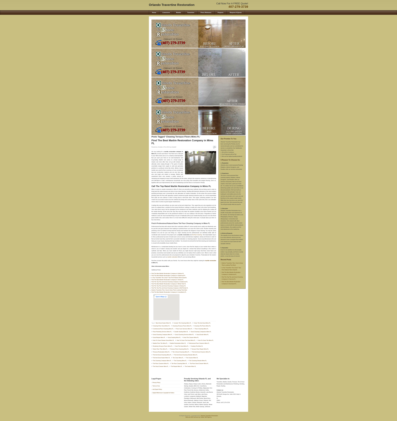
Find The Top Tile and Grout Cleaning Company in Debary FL (168, 286)
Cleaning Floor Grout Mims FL (161, 326)
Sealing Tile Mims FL (197, 346)
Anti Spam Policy (157, 389)
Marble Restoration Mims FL (178, 343)
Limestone (166, 12)
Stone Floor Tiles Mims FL (160, 349)
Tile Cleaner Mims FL (192, 357)
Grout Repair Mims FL (159, 337)
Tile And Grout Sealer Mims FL (161, 357)
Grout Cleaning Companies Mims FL (201, 331)
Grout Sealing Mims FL (174, 337)
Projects (220, 12)
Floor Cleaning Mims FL (201, 329)
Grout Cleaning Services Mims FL (184, 334)
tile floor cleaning (197, 235)
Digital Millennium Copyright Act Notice (163, 393)
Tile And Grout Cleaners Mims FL (201, 352)
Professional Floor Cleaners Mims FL (199, 343)
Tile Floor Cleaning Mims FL (179, 363)
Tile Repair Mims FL (176, 366)
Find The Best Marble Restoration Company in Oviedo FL (167, 279)
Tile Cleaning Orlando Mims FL (198, 360)
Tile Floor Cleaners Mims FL (161, 363)
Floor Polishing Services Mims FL (162, 331)
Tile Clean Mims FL (178, 357)
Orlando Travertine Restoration (171, 5)
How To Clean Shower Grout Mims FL (163, 340)
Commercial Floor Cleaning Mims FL (163, 329)
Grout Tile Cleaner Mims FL (191, 337)
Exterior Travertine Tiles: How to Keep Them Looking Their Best (169, 290)
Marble (178, 12)
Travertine (190, 12)
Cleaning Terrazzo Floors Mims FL (182, 326)
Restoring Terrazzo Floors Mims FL (163, 346)
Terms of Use (156, 386)
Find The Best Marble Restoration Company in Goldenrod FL (168, 275)
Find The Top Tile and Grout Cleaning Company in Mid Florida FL (169, 288)
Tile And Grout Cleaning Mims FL (162, 355)
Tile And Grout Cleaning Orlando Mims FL (185, 355)
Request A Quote (236, 12)
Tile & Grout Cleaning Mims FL (181, 352)
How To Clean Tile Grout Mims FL (186, 340)
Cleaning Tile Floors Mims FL (202, 326)
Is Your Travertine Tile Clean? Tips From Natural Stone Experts (169, 277)
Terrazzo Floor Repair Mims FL (200, 349)
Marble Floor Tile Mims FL (160, 343)
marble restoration (172, 257)
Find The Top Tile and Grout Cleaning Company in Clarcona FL (232, 278)
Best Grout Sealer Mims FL (163, 323)
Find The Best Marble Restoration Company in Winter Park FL (168, 284)
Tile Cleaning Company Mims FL (162, 360)
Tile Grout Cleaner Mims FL (160, 366)
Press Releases (206, 12)
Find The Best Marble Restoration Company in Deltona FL (167, 273)
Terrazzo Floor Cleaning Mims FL (179, 349)
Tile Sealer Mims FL (190, 366)
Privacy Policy (156, 382)
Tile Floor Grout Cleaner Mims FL (199, 363)
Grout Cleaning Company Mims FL (162, 334)
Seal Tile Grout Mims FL (182, 346)
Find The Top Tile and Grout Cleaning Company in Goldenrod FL (169, 282)
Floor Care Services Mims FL (184, 329)
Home (154, 12)
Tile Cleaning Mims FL (180, 360)
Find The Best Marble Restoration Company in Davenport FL (231, 282)
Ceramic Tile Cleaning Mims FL (182, 323)
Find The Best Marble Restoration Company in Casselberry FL (168, 292)
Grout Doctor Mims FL (202, 334)
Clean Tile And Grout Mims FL (202, 323)
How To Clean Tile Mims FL (205, 340)
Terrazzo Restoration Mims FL (161, 352)
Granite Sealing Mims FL (181, 331)
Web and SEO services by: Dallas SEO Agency (198, 417)
